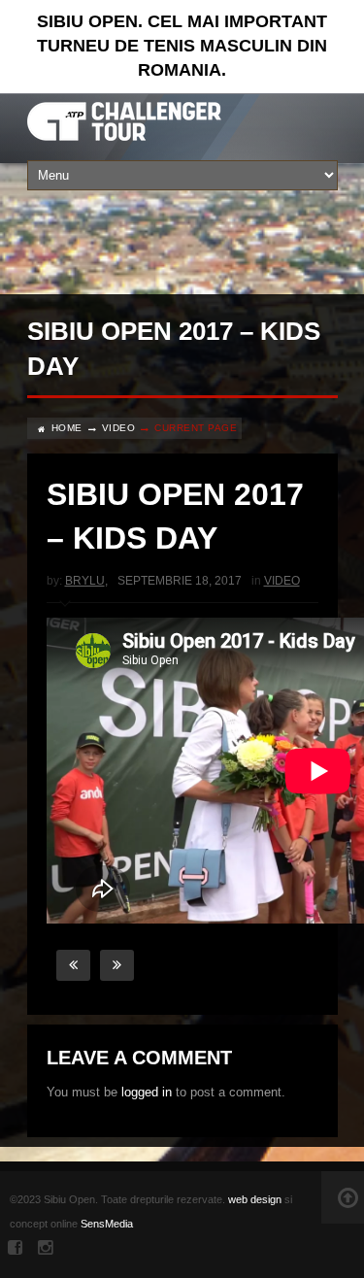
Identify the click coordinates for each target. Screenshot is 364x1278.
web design (254, 1199)
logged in (146, 1092)
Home (67, 427)
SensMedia (107, 1223)
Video (119, 427)
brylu (85, 581)
